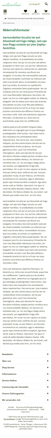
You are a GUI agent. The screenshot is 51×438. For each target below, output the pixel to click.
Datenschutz (34, 409)
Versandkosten (9, 419)
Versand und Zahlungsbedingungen (29, 407)
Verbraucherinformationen (17, 409)
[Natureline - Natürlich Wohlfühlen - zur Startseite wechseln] (13, 4)
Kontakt (11, 407)
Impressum (25, 412)
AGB (42, 409)
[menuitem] (5, 12)
